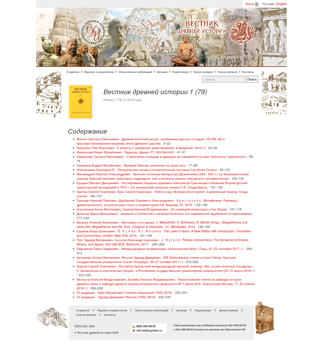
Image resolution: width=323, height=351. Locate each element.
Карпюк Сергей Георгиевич (96, 191)
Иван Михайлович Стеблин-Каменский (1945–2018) (135, 292)
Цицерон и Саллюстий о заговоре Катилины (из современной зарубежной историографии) (186, 213)
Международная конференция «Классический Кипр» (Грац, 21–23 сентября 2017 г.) (182, 248)
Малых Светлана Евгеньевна (98, 139)
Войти (250, 4)
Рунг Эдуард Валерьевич (95, 240)
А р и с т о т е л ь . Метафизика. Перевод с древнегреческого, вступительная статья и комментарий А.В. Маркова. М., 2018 (157, 202)
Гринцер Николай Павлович (97, 200)
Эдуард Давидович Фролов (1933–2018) (127, 297)
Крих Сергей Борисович (135, 191)
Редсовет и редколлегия (99, 71)
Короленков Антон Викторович (98, 209)
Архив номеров (203, 71)
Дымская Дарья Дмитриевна (97, 213)
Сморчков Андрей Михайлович (99, 165)
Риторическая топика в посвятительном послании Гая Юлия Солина (167, 169)
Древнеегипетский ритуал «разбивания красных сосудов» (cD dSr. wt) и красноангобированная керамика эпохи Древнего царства (151, 141)
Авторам (162, 71)
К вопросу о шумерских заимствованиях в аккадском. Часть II (161, 147)
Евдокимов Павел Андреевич (98, 248)
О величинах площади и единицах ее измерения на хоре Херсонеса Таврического (186, 156)
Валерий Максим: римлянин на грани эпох (155, 165)
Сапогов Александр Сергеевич (136, 240)
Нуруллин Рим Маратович (95, 147)
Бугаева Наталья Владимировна (151, 279)
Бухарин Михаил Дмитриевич (98, 183)
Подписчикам (180, 71)
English (282, 4)
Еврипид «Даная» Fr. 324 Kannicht (149, 152)
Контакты (248, 71)
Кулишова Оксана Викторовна (98, 257)
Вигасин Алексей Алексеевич (98, 222)
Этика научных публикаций (135, 71)
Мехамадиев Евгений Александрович (104, 174)
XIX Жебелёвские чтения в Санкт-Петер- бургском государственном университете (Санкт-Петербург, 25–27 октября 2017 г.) (156, 259)
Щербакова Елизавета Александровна (146, 200)
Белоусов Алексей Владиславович (101, 279)
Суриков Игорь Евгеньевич (96, 231)
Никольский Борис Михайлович (99, 152)
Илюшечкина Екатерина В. (96, 169)
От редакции (86, 292)
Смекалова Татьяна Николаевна (100, 156)
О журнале (72, 71)
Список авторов (227, 71)
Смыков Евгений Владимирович (145, 209)
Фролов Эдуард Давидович (141, 257)
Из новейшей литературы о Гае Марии (199, 209)
